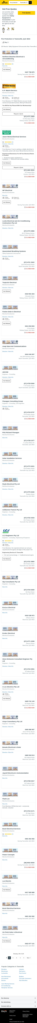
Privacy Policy (26, 1011)
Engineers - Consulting (8, 374)
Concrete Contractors (25, 978)
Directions (5, 95)
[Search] (30, 2)
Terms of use (12, 1015)
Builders (21, 976)
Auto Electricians (6, 976)
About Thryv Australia (12, 1011)
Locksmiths (4, 973)
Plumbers (4, 969)
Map (6, 42)
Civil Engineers (20, 403)
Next (28, 957)
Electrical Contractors (8, 61)
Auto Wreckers (23, 980)
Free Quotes (26, 13)
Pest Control (22, 973)
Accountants (4, 978)
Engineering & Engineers (23, 537)
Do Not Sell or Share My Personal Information (28, 1015)
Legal (10, 1019)
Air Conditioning (5, 985)
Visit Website (6, 69)
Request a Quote (18, 113)
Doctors (3, 980)
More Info (4, 66)
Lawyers (21, 969)
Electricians (4, 971)
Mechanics (22, 971)
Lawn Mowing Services (7, 983)
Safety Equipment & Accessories (11, 253)
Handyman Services (7, 987)
